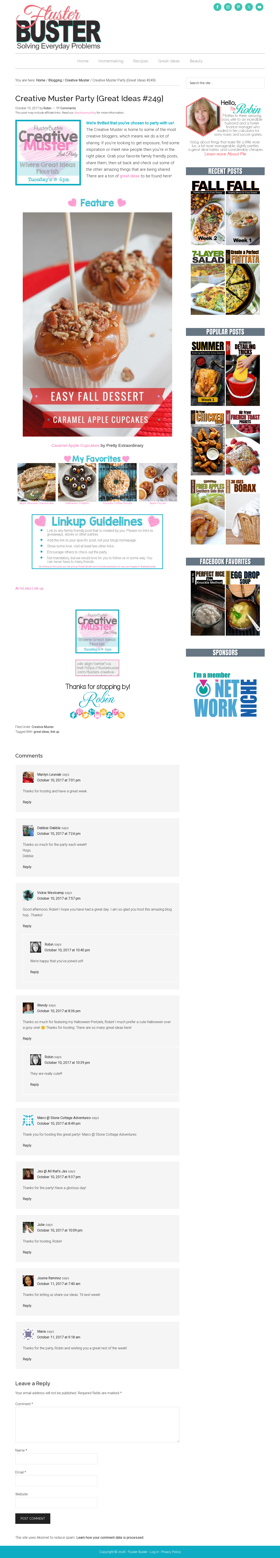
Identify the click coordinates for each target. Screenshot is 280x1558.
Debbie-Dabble (49, 828)
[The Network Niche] (225, 726)
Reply (27, 802)
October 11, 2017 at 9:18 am (58, 1337)
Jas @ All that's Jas (52, 1171)
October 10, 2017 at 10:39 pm (67, 1063)
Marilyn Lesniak (49, 774)
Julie (41, 1225)
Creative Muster (43, 727)
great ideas (130, 176)
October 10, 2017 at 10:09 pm (59, 1230)
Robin (49, 944)
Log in (154, 1552)
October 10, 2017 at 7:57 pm (58, 898)
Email (20, 1472)
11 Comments (66, 108)
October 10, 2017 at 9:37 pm (58, 1177)
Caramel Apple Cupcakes (75, 445)
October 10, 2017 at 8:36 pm (58, 1011)
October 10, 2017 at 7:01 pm (58, 780)
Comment (24, 1404)
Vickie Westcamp (50, 893)
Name (21, 1450)
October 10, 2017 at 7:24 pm (58, 834)
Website (21, 1494)
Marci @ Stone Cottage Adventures (64, 1118)
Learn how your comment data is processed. (110, 1537)
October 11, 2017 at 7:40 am (58, 1284)
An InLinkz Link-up (29, 588)
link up (55, 731)
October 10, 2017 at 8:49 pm (58, 1123)
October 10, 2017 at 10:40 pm (67, 950)
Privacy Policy (171, 1552)
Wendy (42, 1005)
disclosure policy (85, 112)
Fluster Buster (59, 27)
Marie (41, 1331)
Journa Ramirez (49, 1278)
